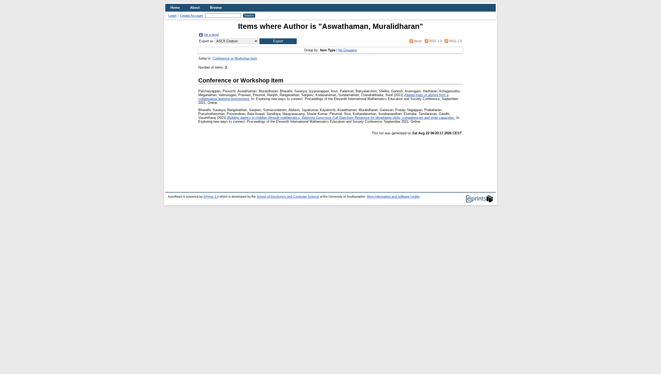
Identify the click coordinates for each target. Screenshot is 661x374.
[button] (278, 41)
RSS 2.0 (455, 41)
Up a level (211, 35)
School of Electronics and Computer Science (288, 196)
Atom (417, 41)
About (195, 8)
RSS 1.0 (435, 41)
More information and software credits (393, 196)
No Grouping (347, 50)
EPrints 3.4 (211, 196)
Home (175, 8)
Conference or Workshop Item (235, 58)
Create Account (191, 16)
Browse (216, 8)
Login (172, 16)
